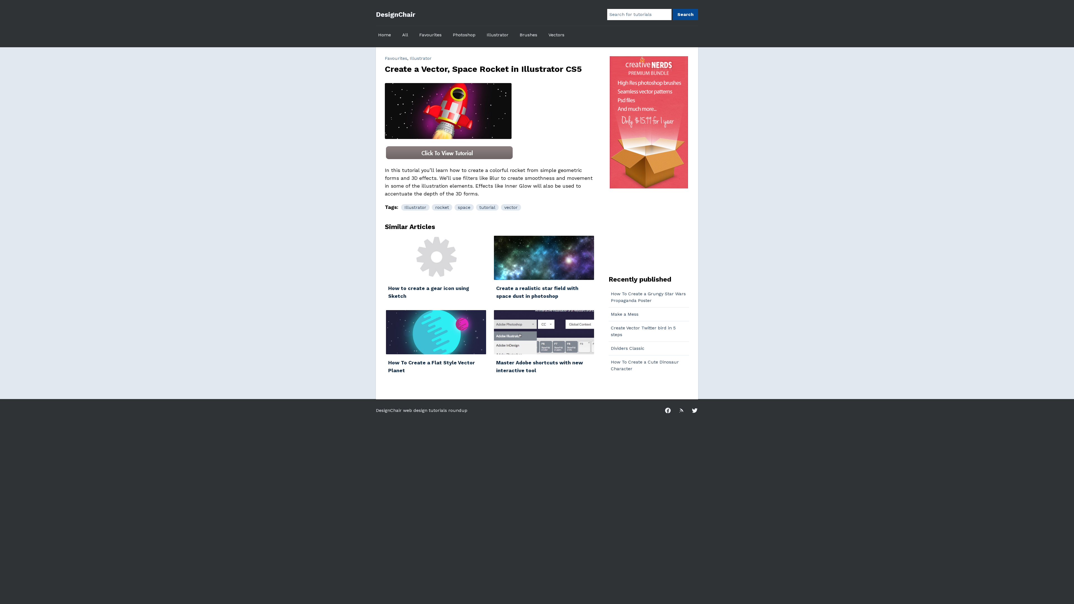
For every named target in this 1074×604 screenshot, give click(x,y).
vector (511, 207)
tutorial (487, 207)
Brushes (528, 34)
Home (384, 34)
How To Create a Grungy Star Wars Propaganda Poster (648, 297)
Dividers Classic (627, 348)
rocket (442, 207)
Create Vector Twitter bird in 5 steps (643, 331)
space (464, 207)
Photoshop (464, 34)
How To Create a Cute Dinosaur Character (645, 365)
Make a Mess (625, 314)
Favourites (430, 34)
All (405, 34)
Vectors (556, 34)
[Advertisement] (644, 231)
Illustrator (497, 34)
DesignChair (395, 14)
